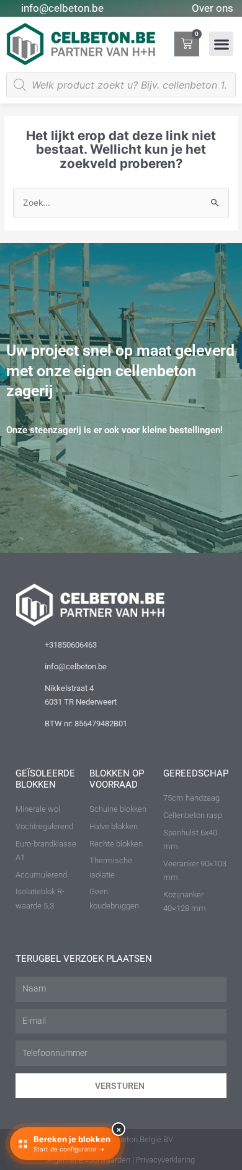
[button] (221, 44)
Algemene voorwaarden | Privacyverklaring (121, 1159)
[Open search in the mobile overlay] (121, 85)
